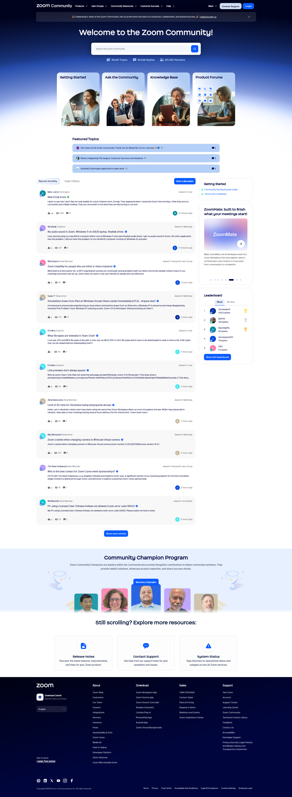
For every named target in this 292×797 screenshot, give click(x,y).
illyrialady (52, 227)
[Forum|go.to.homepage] (54, 6)
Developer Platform (102, 752)
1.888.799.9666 (45, 761)
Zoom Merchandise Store (105, 762)
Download (142, 685)
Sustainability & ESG (102, 732)
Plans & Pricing (186, 702)
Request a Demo (187, 707)
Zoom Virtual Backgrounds (149, 727)
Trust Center (166, 788)
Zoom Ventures (100, 757)
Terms (146, 788)
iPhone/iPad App (144, 717)
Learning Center (230, 707)
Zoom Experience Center (191, 717)
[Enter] (194, 48)
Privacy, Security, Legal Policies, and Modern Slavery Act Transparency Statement (238, 746)
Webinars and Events (189, 712)
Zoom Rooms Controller (147, 702)
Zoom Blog (98, 692)
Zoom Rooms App (144, 697)
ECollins (51, 331)
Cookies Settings (228, 788)
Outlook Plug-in (143, 712)
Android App (142, 722)
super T (51, 296)
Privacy (155, 788)
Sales (182, 685)
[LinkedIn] (45, 780)
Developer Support (232, 737)
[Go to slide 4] (222, 279)
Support (228, 685)
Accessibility (229, 732)
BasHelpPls (223, 328)
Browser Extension (145, 707)
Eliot (220, 346)
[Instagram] (65, 780)
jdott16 (221, 318)
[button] (185, 181)
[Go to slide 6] (229, 279)
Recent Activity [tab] (48, 181)
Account (227, 697)
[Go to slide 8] (240, 279)
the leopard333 (225, 337)
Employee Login (245, 788)
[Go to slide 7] (235, 279)
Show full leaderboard (217, 357)
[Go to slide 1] (211, 279)
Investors (97, 722)
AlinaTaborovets (55, 400)
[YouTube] (58, 780)
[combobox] (141, 48)
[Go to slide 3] (218, 279)
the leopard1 (224, 309)
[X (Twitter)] (52, 780)
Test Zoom (228, 692)
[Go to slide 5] (226, 279)
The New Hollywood (57, 466)
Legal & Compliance (209, 788)
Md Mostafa (53, 501)
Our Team (97, 702)
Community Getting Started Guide (221, 189)
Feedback (227, 722)
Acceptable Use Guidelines (186, 788)
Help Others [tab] (72, 181)
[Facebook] (72, 780)
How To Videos (100, 747)
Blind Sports (53, 261)
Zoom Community (231, 712)
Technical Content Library (235, 717)
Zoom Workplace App (146, 692)
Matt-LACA (53, 192)
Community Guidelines (215, 194)
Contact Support (230, 6)
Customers (98, 697)
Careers (96, 707)
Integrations (98, 712)
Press (95, 727)
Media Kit (97, 742)
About (96, 685)
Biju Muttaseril (54, 435)
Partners (97, 717)
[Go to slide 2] (214, 279)
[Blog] (38, 780)
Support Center (230, 702)
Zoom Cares (99, 737)
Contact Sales (186, 697)
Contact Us (228, 727)
